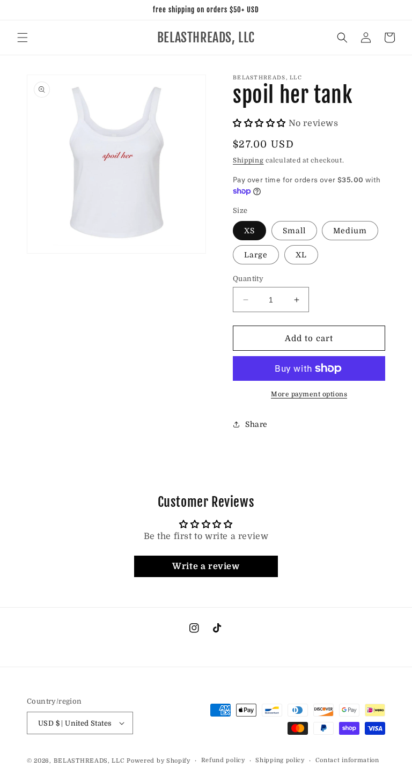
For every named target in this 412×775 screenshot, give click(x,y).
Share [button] (256, 424)
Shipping (248, 160)
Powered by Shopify (158, 760)
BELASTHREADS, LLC (89, 760)
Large (256, 254)
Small (294, 230)
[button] (22, 37)
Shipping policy (280, 760)
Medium (350, 230)
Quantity (248, 279)
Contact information (347, 760)
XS (249, 230)
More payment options (309, 394)
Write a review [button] (205, 566)
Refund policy (223, 760)
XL (301, 254)
